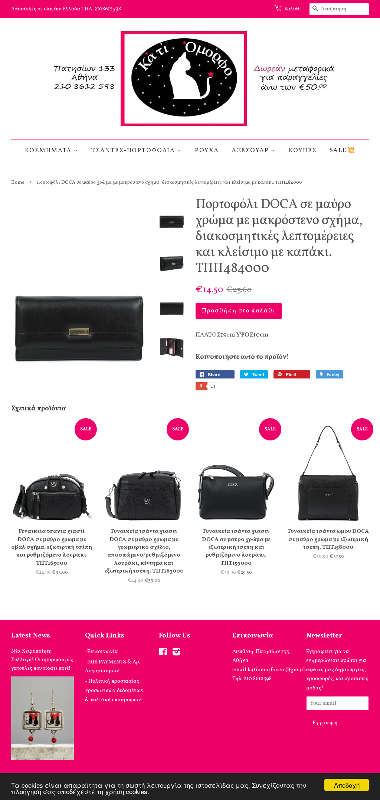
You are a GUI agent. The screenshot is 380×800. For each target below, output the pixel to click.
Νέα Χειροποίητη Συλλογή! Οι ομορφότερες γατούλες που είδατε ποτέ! (42, 659)
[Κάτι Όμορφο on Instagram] (176, 653)
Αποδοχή (347, 785)
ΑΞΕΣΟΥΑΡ (251, 150)
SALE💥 (343, 150)
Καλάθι (292, 9)
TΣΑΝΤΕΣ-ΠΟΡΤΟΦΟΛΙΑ (134, 150)
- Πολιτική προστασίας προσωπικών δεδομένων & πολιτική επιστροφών (114, 690)
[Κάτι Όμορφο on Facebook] (163, 653)
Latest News (30, 635)
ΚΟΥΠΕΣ (303, 150)
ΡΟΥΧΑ (207, 150)
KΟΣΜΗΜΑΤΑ (49, 150)
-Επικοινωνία (101, 651)
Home (17, 182)
